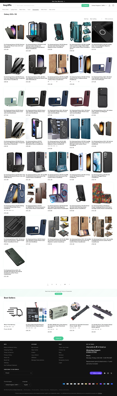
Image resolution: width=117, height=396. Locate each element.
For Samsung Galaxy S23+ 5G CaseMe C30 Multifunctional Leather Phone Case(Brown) (102, 240)
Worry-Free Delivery (9, 324)
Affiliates (33, 357)
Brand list (6, 360)
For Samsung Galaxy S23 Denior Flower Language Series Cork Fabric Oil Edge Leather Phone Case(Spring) (102, 207)
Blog (60, 352)
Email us (103, 347)
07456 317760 (91, 352)
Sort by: (86, 19)
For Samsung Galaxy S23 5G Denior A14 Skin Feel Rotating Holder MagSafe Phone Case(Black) (79, 207)
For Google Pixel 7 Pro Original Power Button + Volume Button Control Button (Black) (102, 326)
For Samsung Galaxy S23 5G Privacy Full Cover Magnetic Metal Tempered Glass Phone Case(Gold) (14, 143)
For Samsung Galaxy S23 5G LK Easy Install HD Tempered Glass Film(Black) (80, 176)
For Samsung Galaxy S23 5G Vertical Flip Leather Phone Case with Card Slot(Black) (14, 46)
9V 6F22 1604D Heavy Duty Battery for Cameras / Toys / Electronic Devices (57, 326)
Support (61, 357)
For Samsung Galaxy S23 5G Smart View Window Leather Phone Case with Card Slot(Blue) (35, 240)
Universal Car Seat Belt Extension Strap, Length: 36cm (79, 325)
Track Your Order (64, 347)
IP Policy (100, 393)
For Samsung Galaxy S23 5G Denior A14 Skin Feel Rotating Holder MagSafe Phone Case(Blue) (57, 46)
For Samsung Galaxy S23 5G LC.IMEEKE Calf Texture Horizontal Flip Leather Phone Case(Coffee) (35, 207)
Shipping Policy (8, 350)
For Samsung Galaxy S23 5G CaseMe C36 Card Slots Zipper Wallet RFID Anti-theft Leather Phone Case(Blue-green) (80, 46)
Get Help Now (58, 293)
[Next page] (69, 284)
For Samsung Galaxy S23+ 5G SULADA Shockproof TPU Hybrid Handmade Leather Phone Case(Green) (13, 272)
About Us (6, 357)
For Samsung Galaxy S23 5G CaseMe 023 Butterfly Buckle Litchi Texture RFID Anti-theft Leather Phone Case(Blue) (80, 143)
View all (58, 338)
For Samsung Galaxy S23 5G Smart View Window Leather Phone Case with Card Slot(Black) (35, 112)
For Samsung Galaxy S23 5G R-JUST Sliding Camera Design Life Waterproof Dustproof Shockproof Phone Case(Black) (36, 46)
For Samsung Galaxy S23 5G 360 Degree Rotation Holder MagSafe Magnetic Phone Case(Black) (57, 143)
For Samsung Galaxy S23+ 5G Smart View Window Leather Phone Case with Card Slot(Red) (80, 112)
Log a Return (35, 355)
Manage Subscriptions (37, 360)
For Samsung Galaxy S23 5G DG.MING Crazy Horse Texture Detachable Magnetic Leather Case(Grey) (58, 240)
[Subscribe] (31, 373)
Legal (60, 362)
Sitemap (6, 362)
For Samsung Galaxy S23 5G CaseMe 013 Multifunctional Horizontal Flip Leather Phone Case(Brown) (58, 78)
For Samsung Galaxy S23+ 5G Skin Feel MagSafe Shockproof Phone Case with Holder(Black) (36, 78)
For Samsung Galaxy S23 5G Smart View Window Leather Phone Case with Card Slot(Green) (13, 112)
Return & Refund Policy (10, 347)
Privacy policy (35, 389)
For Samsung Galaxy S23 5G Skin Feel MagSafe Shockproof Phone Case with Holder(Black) (14, 176)
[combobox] (49, 5)
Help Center (34, 350)
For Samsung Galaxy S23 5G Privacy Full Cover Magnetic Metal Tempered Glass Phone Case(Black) (14, 78)
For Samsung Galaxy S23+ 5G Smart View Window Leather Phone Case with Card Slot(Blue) (58, 112)
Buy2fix (10, 389)
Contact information (64, 389)
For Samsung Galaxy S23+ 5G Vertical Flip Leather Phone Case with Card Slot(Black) (102, 143)
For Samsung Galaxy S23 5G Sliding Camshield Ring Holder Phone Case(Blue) (14, 207)
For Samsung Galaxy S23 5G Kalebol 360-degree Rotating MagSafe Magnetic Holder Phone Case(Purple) (58, 207)
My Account (34, 347)
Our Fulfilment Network (10, 365)
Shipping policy (54, 389)
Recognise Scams (64, 360)
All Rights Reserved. (17, 389)
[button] (113, 5)
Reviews (61, 355)
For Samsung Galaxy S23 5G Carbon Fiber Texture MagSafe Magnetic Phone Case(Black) (102, 46)
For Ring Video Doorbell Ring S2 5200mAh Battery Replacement (35, 325)
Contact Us (62, 350)
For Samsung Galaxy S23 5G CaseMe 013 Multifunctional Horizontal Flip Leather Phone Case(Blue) (58, 176)
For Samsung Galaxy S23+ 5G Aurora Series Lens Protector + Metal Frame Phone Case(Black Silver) (14, 240)
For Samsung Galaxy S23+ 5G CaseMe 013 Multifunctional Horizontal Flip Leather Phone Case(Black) (36, 176)
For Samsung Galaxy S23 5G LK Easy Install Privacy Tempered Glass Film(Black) (80, 78)
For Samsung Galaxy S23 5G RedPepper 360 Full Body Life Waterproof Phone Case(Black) (34, 143)
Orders (33, 352)
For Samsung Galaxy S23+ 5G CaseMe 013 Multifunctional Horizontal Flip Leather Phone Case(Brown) (80, 240)
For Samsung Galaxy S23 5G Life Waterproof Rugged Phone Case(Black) (101, 176)
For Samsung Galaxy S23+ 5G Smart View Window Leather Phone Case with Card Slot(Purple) (102, 78)
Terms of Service (9, 352)
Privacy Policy (8, 355)
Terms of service (44, 389)
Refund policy (27, 389)
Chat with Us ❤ (91, 347)
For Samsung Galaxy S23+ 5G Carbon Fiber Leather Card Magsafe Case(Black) (102, 112)
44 (65, 284)
